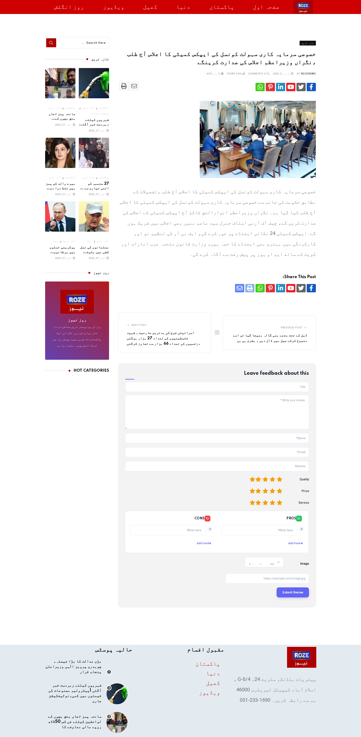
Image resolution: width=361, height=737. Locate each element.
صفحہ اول (266, 6)
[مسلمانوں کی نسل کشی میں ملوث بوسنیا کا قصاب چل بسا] (94, 216)
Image (304, 563)
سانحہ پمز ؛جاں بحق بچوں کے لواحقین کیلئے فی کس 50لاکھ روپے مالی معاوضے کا (75, 721)
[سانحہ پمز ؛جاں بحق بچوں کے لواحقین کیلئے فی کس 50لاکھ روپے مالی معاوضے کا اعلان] (60, 83)
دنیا (183, 6)
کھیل (150, 6)
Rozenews (308, 73)
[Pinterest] (270, 87)
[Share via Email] (134, 86)
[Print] (123, 86)
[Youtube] (290, 87)
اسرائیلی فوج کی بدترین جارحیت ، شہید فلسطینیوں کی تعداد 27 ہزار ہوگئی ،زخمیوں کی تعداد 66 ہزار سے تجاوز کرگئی (163, 338)
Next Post (139, 325)
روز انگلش (69, 6)
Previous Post (292, 327)
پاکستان (221, 6)
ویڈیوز (113, 6)
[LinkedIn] (280, 87)
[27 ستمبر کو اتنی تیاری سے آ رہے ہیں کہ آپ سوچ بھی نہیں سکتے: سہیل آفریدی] (94, 153)
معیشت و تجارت (100, 113)
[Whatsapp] (260, 87)
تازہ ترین (88, 107)
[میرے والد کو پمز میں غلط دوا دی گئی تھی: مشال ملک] (60, 153)
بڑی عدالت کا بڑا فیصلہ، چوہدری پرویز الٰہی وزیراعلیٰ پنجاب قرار (74, 666)
